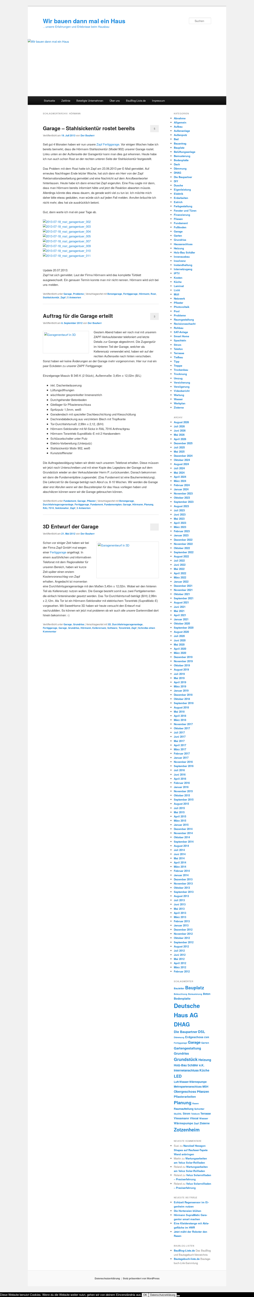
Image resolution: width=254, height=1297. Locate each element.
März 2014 (180, 866)
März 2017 (180, 749)
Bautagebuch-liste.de (187, 1259)
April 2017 (180, 745)
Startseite (49, 100)
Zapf (63, 297)
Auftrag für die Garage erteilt (78, 315)
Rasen (195, 1103)
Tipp (176, 361)
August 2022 (181, 556)
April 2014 (180, 862)
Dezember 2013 (183, 879)
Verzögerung (182, 386)
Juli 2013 (179, 900)
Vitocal (194, 1118)
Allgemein (180, 122)
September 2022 (183, 552)
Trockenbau (181, 370)
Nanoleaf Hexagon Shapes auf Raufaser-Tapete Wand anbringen (191, 1150)
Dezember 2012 (183, 929)
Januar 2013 (181, 925)
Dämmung (180, 168)
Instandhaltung (183, 265)
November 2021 (183, 590)
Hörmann (144, 294)
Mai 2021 (179, 611)
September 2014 (183, 841)
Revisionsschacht (184, 324)
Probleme (78, 294)
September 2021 (183, 598)
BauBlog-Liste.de (136, 100)
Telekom (195, 1113)
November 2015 (183, 791)
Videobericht (182, 391)
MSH (205, 1086)
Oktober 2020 (182, 623)
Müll (176, 294)
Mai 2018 (179, 711)
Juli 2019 (179, 674)
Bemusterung (182, 156)
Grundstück (186, 1059)
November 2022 (183, 544)
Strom (177, 345)
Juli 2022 (179, 560)
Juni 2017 (180, 736)
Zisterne (179, 407)
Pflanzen (203, 1091)
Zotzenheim (187, 1129)
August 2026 (181, 422)
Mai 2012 (179, 959)
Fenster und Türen (185, 210)
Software (112, 628)
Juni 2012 (180, 955)
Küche (178, 282)
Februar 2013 (182, 921)
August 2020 (181, 632)
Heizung (179, 248)
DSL (201, 1031)
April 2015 (180, 816)
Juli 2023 (179, 510)
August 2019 (181, 669)
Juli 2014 (179, 850)
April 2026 (180, 439)
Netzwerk (179, 298)
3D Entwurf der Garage (70, 526)
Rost (153, 294)
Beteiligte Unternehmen (89, 100)
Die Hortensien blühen (187, 1211)
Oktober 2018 (182, 699)
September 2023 (183, 502)
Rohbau (178, 328)
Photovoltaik (181, 307)
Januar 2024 (181, 489)
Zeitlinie (65, 100)
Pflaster (91, 501)
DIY (176, 181)
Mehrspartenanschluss (188, 1086)
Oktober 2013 (182, 887)
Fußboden (180, 227)
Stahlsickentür (51, 297)
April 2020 (180, 648)
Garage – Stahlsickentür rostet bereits (89, 128)
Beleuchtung (180, 994)
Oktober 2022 (182, 548)
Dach (177, 164)
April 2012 (180, 963)
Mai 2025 (179, 451)
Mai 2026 (179, 435)
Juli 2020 (179, 636)
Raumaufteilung (183, 1109)
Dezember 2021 (183, 586)
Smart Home (181, 336)
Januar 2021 (181, 619)
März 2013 (180, 917)
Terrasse (179, 353)
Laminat (179, 286)
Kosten (178, 277)
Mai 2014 (179, 858)
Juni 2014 (180, 854)
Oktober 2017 (182, 728)
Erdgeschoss (194, 1037)
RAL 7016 (48, 508)
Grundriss (78, 624)
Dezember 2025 (183, 443)
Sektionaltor (62, 508)
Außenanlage (182, 131)
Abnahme (180, 118)
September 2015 (183, 799)
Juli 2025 (179, 447)
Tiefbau (178, 357)
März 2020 (180, 653)
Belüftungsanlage (184, 152)
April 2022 (180, 573)
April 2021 (180, 615)
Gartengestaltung (187, 1048)
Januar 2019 (181, 690)
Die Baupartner (183, 177)
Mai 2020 (179, 644)
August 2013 (181, 896)
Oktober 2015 (182, 795)
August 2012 (181, 946)
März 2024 (180, 481)
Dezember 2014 (183, 829)
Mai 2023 (179, 518)
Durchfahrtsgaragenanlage (58, 504)
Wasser (178, 399)
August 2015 (181, 804)
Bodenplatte (181, 160)
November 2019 (183, 661)
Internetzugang (183, 269)
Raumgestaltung (184, 319)
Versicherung (182, 382)
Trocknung (180, 374)
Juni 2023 (180, 514)
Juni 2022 (180, 565)
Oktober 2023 (182, 497)
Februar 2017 (182, 753)
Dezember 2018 (183, 695)
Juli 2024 (179, 468)
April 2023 (180, 523)
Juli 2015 (179, 808)
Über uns (115, 100)
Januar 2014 (181, 875)
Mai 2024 (179, 472)
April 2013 (180, 913)
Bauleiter (179, 988)
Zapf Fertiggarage (107, 144)
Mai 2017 (179, 741)
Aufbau (178, 126)
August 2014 (181, 846)
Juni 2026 (180, 430)
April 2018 (180, 716)
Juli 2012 (179, 950)
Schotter (199, 1109)
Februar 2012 (182, 971)
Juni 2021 (180, 607)
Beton (206, 994)
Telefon (178, 349)
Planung (148, 504)
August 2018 (181, 707)
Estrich (178, 202)
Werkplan (179, 403)
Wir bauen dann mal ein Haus (84, 20)
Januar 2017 (181, 757)
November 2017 (183, 724)
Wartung (179, 395)
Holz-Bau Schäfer (184, 252)
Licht (177, 290)
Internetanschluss (186, 1070)
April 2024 (180, 477)
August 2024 (181, 464)
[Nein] (178, 1295)
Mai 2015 (179, 812)
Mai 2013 (179, 909)
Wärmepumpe (183, 1123)
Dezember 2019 (183, 657)
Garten (178, 235)
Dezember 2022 (183, 540)
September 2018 (183, 703)
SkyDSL (178, 1113)
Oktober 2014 (182, 837)
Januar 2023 (181, 535)
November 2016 (183, 762)
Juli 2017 (179, 732)
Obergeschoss (185, 1091)
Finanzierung (182, 215)
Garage (68, 294)
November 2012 (183, 934)
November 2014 (183, 833)
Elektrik (178, 194)
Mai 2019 (179, 678)
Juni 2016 (180, 774)
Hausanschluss (183, 244)
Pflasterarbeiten (185, 1096)
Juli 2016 (179, 770)
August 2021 (181, 602)
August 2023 (181, 506)
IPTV (177, 273)
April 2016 (180, 779)
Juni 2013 (180, 904)
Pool (177, 311)
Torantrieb (124, 628)
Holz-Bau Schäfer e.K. (189, 1065)
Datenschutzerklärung (107, 1278)
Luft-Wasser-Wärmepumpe (190, 1082)
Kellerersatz (99, 628)
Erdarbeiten (181, 198)
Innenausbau (182, 256)
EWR (206, 1037)
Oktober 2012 (182, 938)
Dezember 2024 (183, 456)
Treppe (178, 365)
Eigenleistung (182, 189)
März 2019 (180, 686)
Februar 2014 (182, 871)
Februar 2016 (182, 783)
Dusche (178, 185)
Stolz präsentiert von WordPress (141, 1278)
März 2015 (180, 820)
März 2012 (180, 967)
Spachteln (180, 340)
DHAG (177, 172)
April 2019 (180, 682)
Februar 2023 (182, 531)
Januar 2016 (181, 787)
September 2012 (183, 942)
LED (178, 1076)
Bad (176, 139)
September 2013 (183, 892)
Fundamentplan (113, 504)
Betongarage (114, 294)
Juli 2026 (179, 426)
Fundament (70, 501)
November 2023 (183, 493)
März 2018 (180, 720)
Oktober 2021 (182, 594)
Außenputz (180, 135)
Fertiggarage (130, 294)
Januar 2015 (181, 825)
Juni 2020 (180, 640)
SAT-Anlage (181, 332)
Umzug (178, 378)
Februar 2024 (182, 485)
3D (109, 624)
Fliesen (178, 219)
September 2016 (183, 766)
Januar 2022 (181, 581)
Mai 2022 (179, 569)
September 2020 (183, 627)
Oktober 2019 (182, 665)
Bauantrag (180, 143)
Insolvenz (180, 261)
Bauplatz (179, 147)
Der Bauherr (88, 135)
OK (145, 1294)
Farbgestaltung (183, 206)
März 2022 (180, 577)
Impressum (158, 100)
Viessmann (181, 1118)
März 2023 (180, 527)
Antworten (74, 297)
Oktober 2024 (182, 460)
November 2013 (183, 883)
